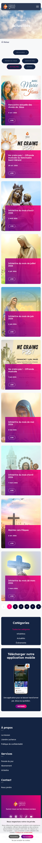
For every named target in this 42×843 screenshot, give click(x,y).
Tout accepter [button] (27, 836)
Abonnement (6, 766)
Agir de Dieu (30, 61)
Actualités (14, 67)
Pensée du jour (11, 61)
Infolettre (5, 770)
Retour (6, 42)
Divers (29, 67)
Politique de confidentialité (12, 744)
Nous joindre (6, 787)
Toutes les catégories (21, 629)
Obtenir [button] (21, 706)
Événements (21, 643)
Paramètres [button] (14, 836)
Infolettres (21, 634)
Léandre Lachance (8, 739)
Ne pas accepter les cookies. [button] (21, 840)
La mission (5, 735)
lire (11, 120)
